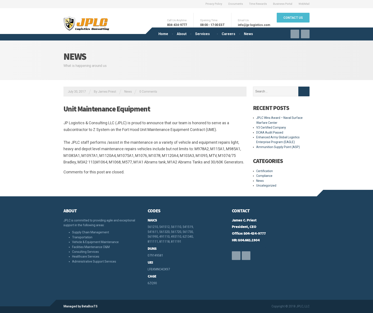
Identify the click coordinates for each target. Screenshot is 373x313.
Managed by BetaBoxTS (80, 306)
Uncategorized (266, 185)
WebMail (304, 3)
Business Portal (282, 3)
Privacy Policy (213, 3)
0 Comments (148, 91)
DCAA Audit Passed (269, 132)
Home (163, 34)
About (181, 34)
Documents (235, 3)
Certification (264, 171)
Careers (228, 34)
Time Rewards (258, 3)
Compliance (264, 175)
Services (202, 34)
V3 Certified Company (271, 127)
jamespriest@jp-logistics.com (256, 246)
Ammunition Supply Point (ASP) (278, 147)
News (248, 34)
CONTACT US (293, 17)
